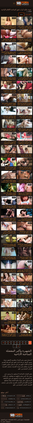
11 (18, 346)
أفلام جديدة (28, 14)
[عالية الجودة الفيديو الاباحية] (16, 415)
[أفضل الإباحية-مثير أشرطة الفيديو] (23, 3)
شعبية (21, 14)
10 (3, 342)
